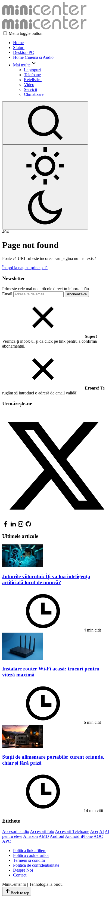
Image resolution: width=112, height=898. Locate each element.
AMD (44, 836)
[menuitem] (61, 42)
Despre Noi (23, 870)
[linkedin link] (13, 525)
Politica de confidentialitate (36, 865)
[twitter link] (56, 518)
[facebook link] (5, 525)
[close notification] (43, 336)
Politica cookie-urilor (31, 855)
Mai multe (21, 65)
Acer (94, 831)
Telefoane (32, 74)
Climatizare (33, 94)
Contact (19, 875)
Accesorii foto (42, 831)
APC (6, 841)
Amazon (30, 836)
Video (29, 84)
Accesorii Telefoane (72, 831)
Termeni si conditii (29, 860)
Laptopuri (32, 70)
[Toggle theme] (45, 187)
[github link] (28, 525)
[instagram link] (20, 525)
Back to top (20, 893)
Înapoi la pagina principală (25, 267)
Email (7, 294)
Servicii (30, 89)
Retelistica (33, 79)
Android (57, 836)
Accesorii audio (15, 831)
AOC (98, 836)
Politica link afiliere (29, 850)
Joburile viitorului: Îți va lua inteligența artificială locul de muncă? (46, 579)
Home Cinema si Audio (33, 57)
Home (18, 42)
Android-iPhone (79, 836)
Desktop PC (23, 52)
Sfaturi (18, 47)
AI (101, 831)
